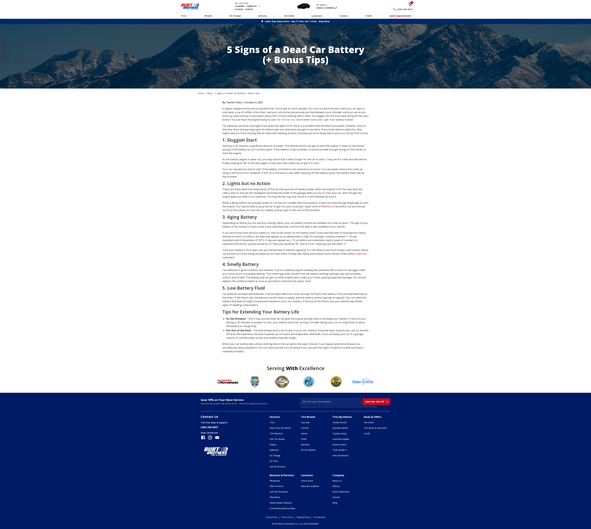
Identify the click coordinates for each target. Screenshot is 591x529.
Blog (209, 93)
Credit (368, 15)
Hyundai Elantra (340, 427)
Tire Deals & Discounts (375, 427)
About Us (337, 480)
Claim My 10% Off (374, 401)
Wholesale (275, 480)
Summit (305, 427)
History (336, 486)
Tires (183, 15)
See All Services (277, 466)
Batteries (274, 449)
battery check (355, 253)
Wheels (208, 15)
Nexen (304, 433)
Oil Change (235, 15)
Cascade (305, 422)
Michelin (305, 444)
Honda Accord (339, 422)
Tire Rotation (276, 433)
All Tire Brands (308, 449)
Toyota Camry (339, 433)
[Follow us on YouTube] (217, 437)
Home (201, 93)
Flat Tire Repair (277, 439)
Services (262, 15)
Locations (317, 15)
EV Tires (274, 461)
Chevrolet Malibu (340, 439)
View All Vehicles (340, 455)
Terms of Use (287, 517)
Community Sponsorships (282, 508)
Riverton (326, 206)
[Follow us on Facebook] (203, 437)
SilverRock (275, 497)
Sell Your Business (279, 491)
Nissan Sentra (339, 444)
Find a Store (307, 480)
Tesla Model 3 (339, 449)
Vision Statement (340, 491)
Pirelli (303, 439)
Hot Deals (289, 15)
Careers (344, 15)
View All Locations (310, 486)
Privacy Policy (366, 407)
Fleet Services (276, 486)
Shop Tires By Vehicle (280, 427)
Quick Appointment (400, 15)
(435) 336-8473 (404, 9)
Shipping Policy (303, 517)
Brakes (273, 444)
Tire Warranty (319, 517)
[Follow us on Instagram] (210, 437)
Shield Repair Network (281, 502)
